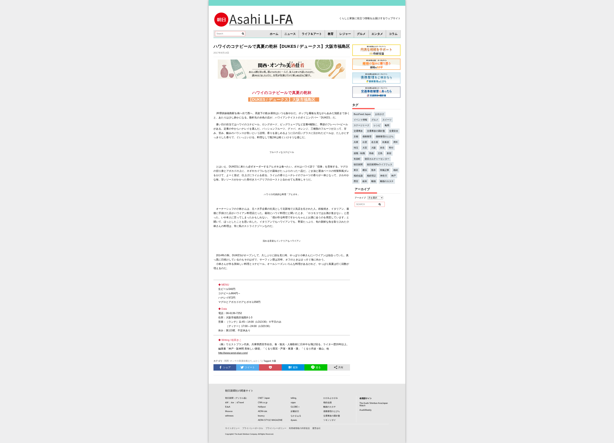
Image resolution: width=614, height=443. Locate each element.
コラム (393, 33)
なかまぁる (296, 416)
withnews (229, 416)
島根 (371, 153)
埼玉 (356, 147)
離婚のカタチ (387, 181)
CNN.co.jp (262, 402)
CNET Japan (264, 398)
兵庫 (356, 142)
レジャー (345, 33)
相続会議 (358, 175)
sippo (293, 402)
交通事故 (358, 131)
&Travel (240, 402)
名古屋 (374, 142)
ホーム (274, 33)
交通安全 (393, 131)
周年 (395, 142)
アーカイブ (360, 197)
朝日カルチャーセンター (377, 159)
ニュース (290, 33)
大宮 (364, 147)
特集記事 (384, 170)
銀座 (364, 181)
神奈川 (383, 175)
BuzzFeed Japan (362, 114)
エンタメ (377, 33)
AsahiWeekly (365, 410)
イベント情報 (360, 119)
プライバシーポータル (252, 428)
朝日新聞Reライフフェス (379, 164)
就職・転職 (359, 153)
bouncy (261, 416)
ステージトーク (361, 125)
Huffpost (262, 407)
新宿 (389, 153)
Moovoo (228, 411)
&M (226, 402)
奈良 (382, 147)
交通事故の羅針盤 (376, 131)
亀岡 (387, 125)
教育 (331, 33)
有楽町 (357, 159)
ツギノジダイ (329, 420)
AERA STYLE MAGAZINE (270, 420)
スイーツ (386, 119)
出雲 (364, 142)
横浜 (364, 170)
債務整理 (366, 136)
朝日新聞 (358, 164)
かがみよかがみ (330, 398)
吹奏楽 (385, 142)
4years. (294, 420)
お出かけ (379, 114)
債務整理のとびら (385, 136)
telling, (294, 398)
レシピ (377, 125)
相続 (395, 170)
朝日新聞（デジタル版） (236, 398)
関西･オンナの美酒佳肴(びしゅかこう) (243, 361)
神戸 (393, 175)
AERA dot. (263, 411)
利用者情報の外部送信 (299, 428)
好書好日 (295, 411)
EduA (227, 407)
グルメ (361, 33)
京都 (356, 136)
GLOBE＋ (295, 407)
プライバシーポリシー (276, 428)
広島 (380, 153)
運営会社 (316, 428)
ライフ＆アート (312, 33)
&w (232, 402)
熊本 (373, 170)
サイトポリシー (232, 428)
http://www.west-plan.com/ (233, 353)
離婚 (373, 181)
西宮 (356, 181)
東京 (356, 170)
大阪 (274, 361)
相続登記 (371, 175)
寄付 (391, 147)
